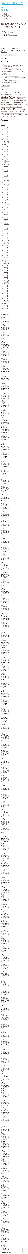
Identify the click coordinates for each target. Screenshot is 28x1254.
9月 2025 (6, 146)
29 (7, 347)
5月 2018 (6, 292)
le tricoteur (8, 107)
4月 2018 (6, 293)
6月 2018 (3, 125)
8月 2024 (6, 167)
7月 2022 (6, 209)
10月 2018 (6, 283)
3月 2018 (6, 295)
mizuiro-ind (14, 35)
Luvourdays (13, 107)
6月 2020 (6, 250)
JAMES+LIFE (17, 102)
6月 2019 (6, 270)
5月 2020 (6, 252)
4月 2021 (6, 234)
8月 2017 (6, 306)
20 (7, 369)
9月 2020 (6, 245)
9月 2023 (6, 186)
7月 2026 (6, 129)
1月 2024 (6, 179)
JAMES (10, 102)
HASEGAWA (4, 100)
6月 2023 (6, 190)
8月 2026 (6, 128)
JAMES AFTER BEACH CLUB (12, 76)
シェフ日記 (13, 116)
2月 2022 (6, 217)
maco (19, 106)
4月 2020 (6, 253)
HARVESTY (20, 98)
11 (4, 453)
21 (7, 396)
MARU (4, 109)
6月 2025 (6, 151)
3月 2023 (6, 195)
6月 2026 (6, 131)
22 (2, 337)
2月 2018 (6, 296)
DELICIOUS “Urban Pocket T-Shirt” (13, 67)
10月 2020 (6, 243)
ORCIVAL (16, 111)
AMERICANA (6, 92)
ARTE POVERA (15, 92)
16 (2, 361)
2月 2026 (6, 137)
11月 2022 (6, 202)
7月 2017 (6, 308)
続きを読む (4, 52)
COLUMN (6, 15)
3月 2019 (6, 275)
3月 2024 (6, 176)
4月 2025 (6, 154)
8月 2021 (6, 227)
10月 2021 (6, 224)
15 (7, 344)
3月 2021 (6, 235)
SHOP (5, 18)
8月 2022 (6, 207)
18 (7, 429)
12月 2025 (6, 141)
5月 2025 (6, 152)
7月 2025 (6, 149)
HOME (5, 14)
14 (3, 352)
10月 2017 (6, 303)
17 (7, 327)
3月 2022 (6, 215)
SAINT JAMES (8, 113)
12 (5, 334)
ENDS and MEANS (20, 97)
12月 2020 (6, 240)
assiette (22, 92)
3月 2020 (6, 255)
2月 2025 (6, 157)
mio (16, 109)
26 (3, 347)
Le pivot (3, 107)
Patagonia (2, 113)
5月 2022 (6, 212)
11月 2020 (6, 242)
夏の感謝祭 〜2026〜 (10, 82)
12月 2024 (6, 161)
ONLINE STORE (8, 16)
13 (2, 327)
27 (2, 355)
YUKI (3, 116)
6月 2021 (6, 230)
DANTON (21, 94)
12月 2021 (6, 220)
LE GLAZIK (23, 104)
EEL (14, 97)
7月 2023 (6, 189)
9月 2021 (6, 225)
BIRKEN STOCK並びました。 (12, 81)
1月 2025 (6, 159)
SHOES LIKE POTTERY (17, 113)
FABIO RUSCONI (5, 98)
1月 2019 (6, 278)
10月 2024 (6, 164)
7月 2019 (6, 268)
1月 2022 (6, 219)
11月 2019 (6, 262)
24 (7, 328)
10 (1, 318)
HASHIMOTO (11, 100)
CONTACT (7, 19)
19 (7, 335)
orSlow (22, 111)
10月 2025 (6, 144)
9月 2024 (6, 166)
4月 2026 (6, 134)
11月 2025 (6, 142)
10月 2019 (6, 263)
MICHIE (8, 35)
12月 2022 (6, 200)
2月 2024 (6, 177)
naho (2, 111)
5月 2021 (6, 232)
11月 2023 (6, 182)
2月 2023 (6, 197)
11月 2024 (6, 162)
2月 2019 (6, 277)
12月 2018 (6, 280)
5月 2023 (6, 192)
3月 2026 (6, 136)
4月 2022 (6, 214)
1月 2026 (6, 139)
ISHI (7, 102)
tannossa (23, 114)
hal (16, 98)
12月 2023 (6, 181)
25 (6, 337)
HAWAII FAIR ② (8, 74)
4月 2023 (6, 194)
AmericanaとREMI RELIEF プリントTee (14, 69)
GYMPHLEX (12, 98)
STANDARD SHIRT (5, 114)
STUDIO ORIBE (16, 114)
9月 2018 (6, 285)
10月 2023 (6, 184)
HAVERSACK (19, 100)
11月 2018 (6, 282)
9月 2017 (6, 305)
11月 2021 (6, 222)
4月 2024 (6, 174)
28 (7, 398)
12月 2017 (6, 300)
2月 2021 (6, 237)
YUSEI (7, 116)
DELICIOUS (7, 97)
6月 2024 (6, 171)
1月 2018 (6, 298)
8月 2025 (6, 147)
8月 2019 (6, 267)
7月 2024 (6, 169)
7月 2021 (6, 229)
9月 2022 (6, 205)
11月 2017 (6, 301)
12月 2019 (6, 260)
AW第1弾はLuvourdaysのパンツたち (13, 65)
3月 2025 (6, 156)
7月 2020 (6, 248)
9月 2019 (6, 265)
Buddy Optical (15, 94)
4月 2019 (6, 273)
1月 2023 (6, 199)
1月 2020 (6, 258)
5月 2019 (6, 272)
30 (7, 381)
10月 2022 (6, 204)
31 (7, 406)
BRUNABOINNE (6, 94)
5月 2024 (6, 172)
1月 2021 (6, 239)
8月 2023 (6, 187)
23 (6, 328)
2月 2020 (6, 257)
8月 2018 (6, 287)
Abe (1, 92)
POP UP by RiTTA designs (10, 68)
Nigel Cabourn (8, 111)
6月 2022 (6, 210)
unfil (26, 114)
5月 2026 (6, 133)
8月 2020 (6, 247)
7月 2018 (6, 288)
